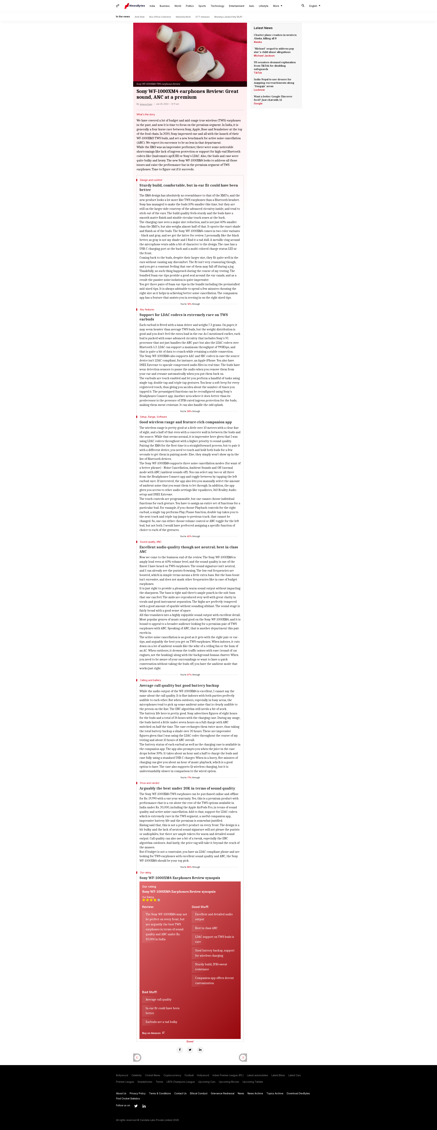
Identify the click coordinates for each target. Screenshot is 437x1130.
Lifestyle (263, 5)
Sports (202, 5)
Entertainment (236, 5)
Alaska (258, 41)
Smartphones (144, 1081)
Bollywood (122, 1075)
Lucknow (259, 89)
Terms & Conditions (160, 1093)
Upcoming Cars (206, 1081)
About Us (121, 1093)
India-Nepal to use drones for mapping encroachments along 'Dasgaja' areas (274, 83)
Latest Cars (294, 1075)
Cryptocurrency (172, 1075)
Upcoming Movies (229, 1081)
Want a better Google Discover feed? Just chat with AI (273, 98)
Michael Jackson (264, 55)
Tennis (159, 1081)
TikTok (258, 72)
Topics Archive (274, 1093)
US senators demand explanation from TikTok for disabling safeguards (275, 66)
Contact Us (180, 1093)
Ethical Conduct (198, 1093)
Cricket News (152, 1075)
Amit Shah (140, 17)
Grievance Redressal (222, 1093)
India (152, 5)
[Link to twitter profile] (136, 1106)
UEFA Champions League (181, 1081)
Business (165, 5)
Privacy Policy (138, 1093)
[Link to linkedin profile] (144, 1106)
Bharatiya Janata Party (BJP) (228, 17)
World (177, 5)
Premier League (125, 1081)
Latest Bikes (278, 1075)
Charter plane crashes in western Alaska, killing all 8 (275, 36)
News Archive (255, 1093)
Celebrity (136, 1075)
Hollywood (203, 1075)
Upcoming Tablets (253, 1081)
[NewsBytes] (134, 6)
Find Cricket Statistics (128, 1098)
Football (189, 1075)
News (241, 1093)
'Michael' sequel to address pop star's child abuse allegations (274, 50)
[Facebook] (179, 1050)
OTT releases (202, 17)
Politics (190, 5)
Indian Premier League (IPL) (228, 1075)
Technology (217, 5)
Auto (251, 5)
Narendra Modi (183, 17)
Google (258, 103)
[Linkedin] (200, 1050)
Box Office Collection (160, 17)
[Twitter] (190, 1050)
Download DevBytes (298, 1093)
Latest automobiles (257, 1075)
